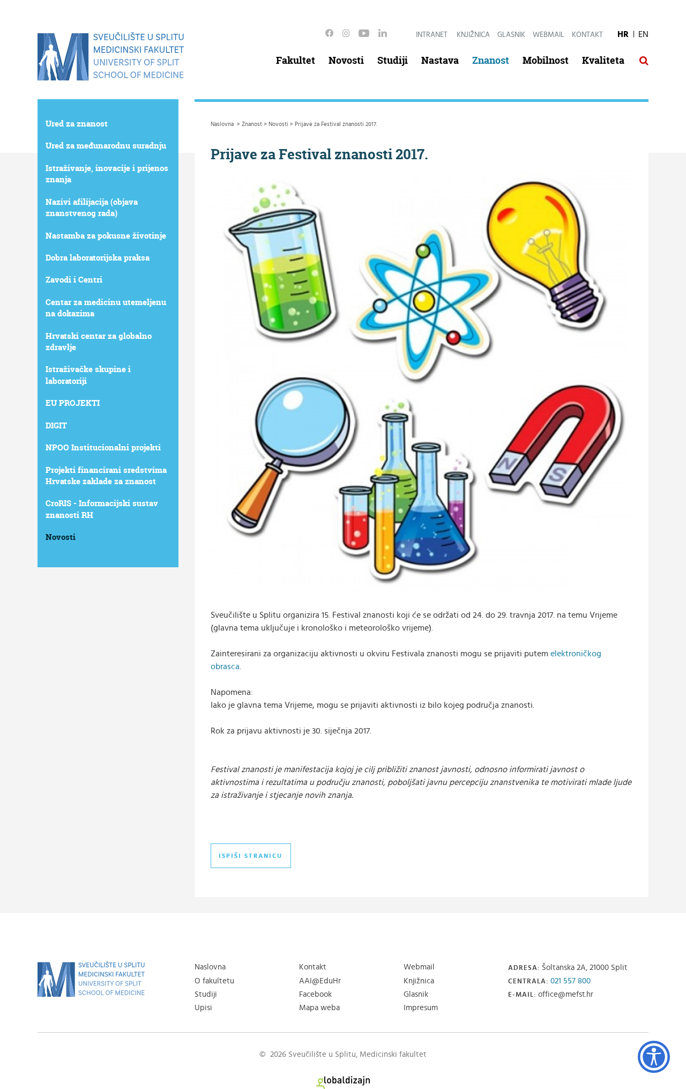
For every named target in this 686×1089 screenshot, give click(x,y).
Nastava (440, 60)
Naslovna (210, 967)
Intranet (432, 35)
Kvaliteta (603, 60)
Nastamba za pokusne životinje (106, 235)
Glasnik (511, 35)
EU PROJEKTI (73, 403)
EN (643, 34)
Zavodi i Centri (74, 279)
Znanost (490, 60)
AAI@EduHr (320, 981)
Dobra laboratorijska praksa (98, 257)
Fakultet (295, 60)
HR (623, 34)
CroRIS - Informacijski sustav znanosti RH (102, 509)
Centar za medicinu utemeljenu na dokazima (106, 308)
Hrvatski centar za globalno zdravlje (99, 341)
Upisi (203, 1008)
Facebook (315, 994)
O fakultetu (214, 981)
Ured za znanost (77, 123)
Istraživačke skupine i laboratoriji (88, 375)
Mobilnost (546, 60)
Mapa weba (319, 1008)
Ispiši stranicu (250, 856)
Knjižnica (473, 35)
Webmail (548, 35)
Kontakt (587, 35)
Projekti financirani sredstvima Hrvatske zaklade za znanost (106, 475)
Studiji (392, 60)
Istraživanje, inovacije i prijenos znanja (107, 173)
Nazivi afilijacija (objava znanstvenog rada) (92, 207)
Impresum (421, 1008)
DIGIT (56, 425)
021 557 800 (570, 981)
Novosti (346, 60)
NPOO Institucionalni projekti (103, 447)
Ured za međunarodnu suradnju (106, 145)
